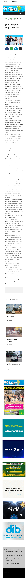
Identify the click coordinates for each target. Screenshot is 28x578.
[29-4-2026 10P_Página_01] (14, 415)
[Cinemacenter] (14, 510)
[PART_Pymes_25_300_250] (13, 458)
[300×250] (13, 497)
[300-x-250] (13, 436)
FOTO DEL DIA (10, 317)
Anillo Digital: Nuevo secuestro (12, 340)
